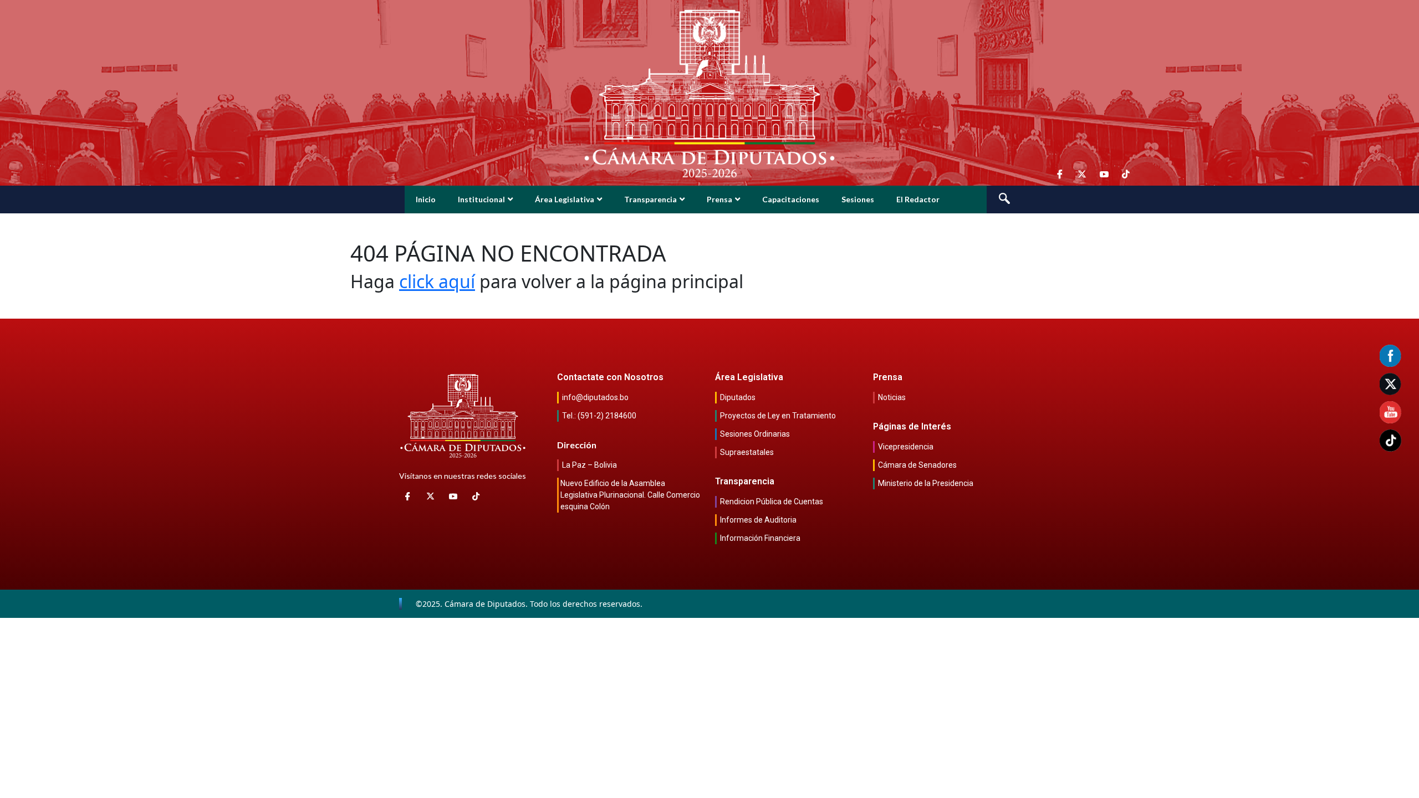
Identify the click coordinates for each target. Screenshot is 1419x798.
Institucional (481, 199)
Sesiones (857, 199)
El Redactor (918, 199)
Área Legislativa (564, 199)
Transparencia (650, 199)
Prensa (719, 199)
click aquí (437, 281)
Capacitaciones (790, 199)
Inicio (426, 199)
